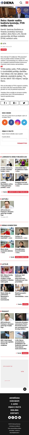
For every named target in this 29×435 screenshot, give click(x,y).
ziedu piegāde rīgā (7, 366)
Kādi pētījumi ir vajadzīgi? (6, 237)
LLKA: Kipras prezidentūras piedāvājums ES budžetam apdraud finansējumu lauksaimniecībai (21, 344)
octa (22, 371)
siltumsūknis (19, 382)
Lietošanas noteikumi (14, 426)
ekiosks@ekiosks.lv (14, 432)
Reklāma (14, 410)
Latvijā (3, 49)
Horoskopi (14, 401)
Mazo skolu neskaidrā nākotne (7, 250)
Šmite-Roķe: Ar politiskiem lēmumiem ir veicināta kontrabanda (5, 296)
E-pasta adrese (6, 137)
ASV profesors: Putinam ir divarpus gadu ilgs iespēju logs (7, 212)
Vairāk (5, 192)
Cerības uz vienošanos (21, 237)
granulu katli (7, 380)
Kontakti (14, 413)
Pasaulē (5, 311)
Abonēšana (14, 398)
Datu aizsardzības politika (14, 428)
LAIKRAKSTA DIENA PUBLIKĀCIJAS (14, 157)
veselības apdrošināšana (12, 375)
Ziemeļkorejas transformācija (20, 250)
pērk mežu (13, 367)
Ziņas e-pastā (14, 407)
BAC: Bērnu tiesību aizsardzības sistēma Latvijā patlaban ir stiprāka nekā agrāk (7, 278)
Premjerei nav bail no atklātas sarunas (21, 184)
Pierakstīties (22, 143)
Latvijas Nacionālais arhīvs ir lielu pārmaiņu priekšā (7, 185)
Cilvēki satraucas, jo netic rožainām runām (7, 169)
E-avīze (14, 404)
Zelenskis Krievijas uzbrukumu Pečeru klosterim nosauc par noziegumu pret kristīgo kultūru (21, 325)
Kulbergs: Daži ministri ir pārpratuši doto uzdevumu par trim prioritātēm (21, 278)
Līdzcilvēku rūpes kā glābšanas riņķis (21, 169)
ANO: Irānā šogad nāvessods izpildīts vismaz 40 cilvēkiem (7, 342)
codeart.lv (17, 430)
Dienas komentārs (9, 225)
